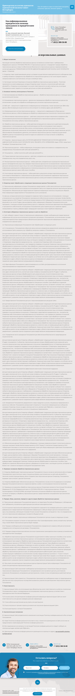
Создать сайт (62, 690)
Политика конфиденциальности (10, 693)
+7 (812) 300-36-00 (59, 42)
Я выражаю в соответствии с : (47, 673)
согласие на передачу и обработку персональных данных (46, 672)
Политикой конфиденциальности (46, 673)
